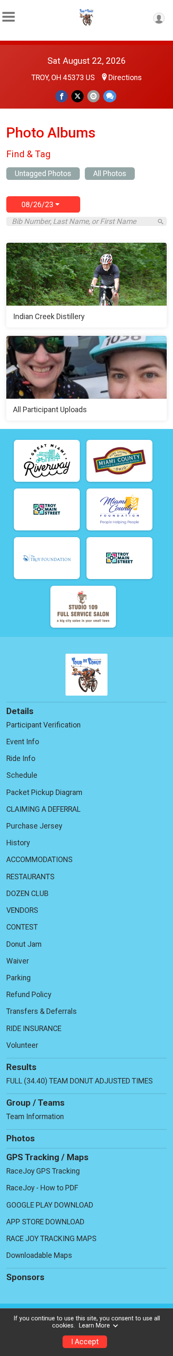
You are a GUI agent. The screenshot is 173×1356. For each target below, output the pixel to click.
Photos (20, 1138)
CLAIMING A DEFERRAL (43, 809)
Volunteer (22, 1045)
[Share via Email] (93, 96)
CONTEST (22, 927)
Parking (18, 978)
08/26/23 (38, 204)
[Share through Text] (109, 96)
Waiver (17, 961)
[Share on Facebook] (61, 96)
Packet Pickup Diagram (44, 792)
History (18, 843)
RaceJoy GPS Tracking (43, 1171)
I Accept (85, 1342)
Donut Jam (24, 944)
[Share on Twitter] (77, 96)
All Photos (109, 173)
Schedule (21, 775)
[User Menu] (159, 18)
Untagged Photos (43, 173)
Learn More (94, 1325)
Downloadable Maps (39, 1255)
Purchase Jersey (34, 826)
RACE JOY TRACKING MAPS (51, 1238)
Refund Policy (28, 994)
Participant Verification (43, 725)
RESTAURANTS (30, 877)
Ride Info (20, 758)
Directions (125, 77)
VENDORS (22, 910)
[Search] (160, 221)
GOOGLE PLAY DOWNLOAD (49, 1205)
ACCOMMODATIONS (39, 859)
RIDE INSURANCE (33, 1028)
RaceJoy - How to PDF (42, 1188)
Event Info (22, 742)
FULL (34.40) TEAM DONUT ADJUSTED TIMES (79, 1081)
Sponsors (25, 1277)
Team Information (35, 1116)
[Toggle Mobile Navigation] (8, 17)
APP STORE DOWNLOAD (45, 1222)
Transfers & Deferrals (41, 1011)
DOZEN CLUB (27, 893)
